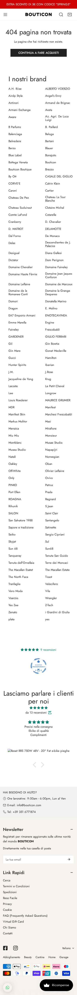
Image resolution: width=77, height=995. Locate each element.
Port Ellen (14, 492)
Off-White (14, 471)
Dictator (13, 260)
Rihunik (13, 506)
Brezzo (49, 169)
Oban (48, 464)
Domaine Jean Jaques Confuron (58, 275)
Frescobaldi (52, 329)
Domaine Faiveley (56, 267)
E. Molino (51, 308)
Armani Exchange (19, 110)
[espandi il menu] (5, 14)
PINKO (12, 485)
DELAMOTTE (53, 229)
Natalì (12, 457)
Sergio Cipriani (55, 534)
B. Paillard (51, 127)
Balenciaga (15, 134)
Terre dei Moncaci (56, 563)
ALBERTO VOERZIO (57, 88)
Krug (48, 379)
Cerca (6, 880)
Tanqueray (14, 555)
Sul (47, 541)
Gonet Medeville (55, 351)
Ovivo (49, 478)
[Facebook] (5, 948)
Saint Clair (51, 513)
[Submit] (69, 859)
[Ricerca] (61, 14)
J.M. (11, 372)
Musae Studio (53, 442)
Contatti (8, 933)
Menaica (13, 428)
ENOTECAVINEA (56, 315)
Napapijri (51, 449)
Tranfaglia (14, 584)
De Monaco (52, 236)
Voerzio (13, 598)
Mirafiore (50, 428)
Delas (11, 243)
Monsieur (51, 435)
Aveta (48, 110)
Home (51, 957)
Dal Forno (14, 236)
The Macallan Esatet (20, 570)
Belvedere (14, 141)
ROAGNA (14, 499)
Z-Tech (49, 605)
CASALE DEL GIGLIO (59, 176)
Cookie (7, 910)
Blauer (49, 148)
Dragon (13, 308)
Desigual (13, 253)
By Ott (12, 176)
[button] (69, 14)
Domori (13, 301)
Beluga (49, 134)
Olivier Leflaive (54, 471)
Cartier (49, 190)
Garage (63, 957)
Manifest (50, 407)
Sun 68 (13, 548)
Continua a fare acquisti (38, 53)
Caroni (12, 190)
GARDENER (15, 336)
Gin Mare (14, 351)
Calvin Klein (52, 183)
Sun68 (49, 548)
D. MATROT (15, 229)
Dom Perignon (54, 260)
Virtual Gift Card (13, 921)
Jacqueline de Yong (20, 379)
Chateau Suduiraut (20, 207)
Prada (48, 492)
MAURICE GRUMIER (57, 400)
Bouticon (50, 162)
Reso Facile (10, 898)
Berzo (12, 148)
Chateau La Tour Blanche (55, 198)
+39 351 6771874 (24, 812)
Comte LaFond (17, 215)
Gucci (12, 358)
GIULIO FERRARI (55, 336)
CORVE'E (14, 183)
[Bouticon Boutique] (38, 14)
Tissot (48, 577)
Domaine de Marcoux (58, 284)
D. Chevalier (53, 222)
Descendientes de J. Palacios (58, 244)
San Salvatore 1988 (20, 520)
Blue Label (15, 155)
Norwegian (52, 457)
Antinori (13, 103)
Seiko (11, 534)
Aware (12, 117)
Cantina (40, 957)
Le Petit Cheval (54, 386)
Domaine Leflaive (19, 284)
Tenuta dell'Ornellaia (21, 563)
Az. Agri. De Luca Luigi (57, 118)
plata (11, 619)
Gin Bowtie (52, 343)
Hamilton (50, 358)
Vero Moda (15, 591)
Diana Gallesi (53, 253)
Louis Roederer (18, 400)
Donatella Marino (55, 301)
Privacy (7, 904)
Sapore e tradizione (21, 527)
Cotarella (50, 215)
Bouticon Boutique (20, 169)
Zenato (12, 612)
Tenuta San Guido (56, 555)
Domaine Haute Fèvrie (22, 274)
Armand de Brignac (57, 103)
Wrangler (51, 598)
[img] (38, 707)
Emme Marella (17, 322)
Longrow (50, 393)
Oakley (12, 464)
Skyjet (12, 541)
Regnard (50, 499)
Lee (10, 393)
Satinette (50, 527)
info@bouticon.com (29, 805)
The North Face (18, 577)
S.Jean (49, 506)
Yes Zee (13, 605)
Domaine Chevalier (20, 267)
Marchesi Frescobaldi (58, 414)
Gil (10, 343)
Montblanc (15, 442)
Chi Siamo (9, 927)
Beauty (28, 957)
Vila (47, 591)
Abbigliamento (11, 957)
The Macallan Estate (57, 570)
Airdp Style (15, 96)
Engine (49, 322)
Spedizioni (10, 892)
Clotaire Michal (54, 207)
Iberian (49, 365)
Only (11, 478)
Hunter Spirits (17, 365)
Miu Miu (13, 435)
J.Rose (49, 372)
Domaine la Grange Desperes (57, 292)
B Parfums (14, 127)
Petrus (49, 485)
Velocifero (51, 584)
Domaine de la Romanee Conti (18, 292)
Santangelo (52, 520)
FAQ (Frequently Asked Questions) (25, 916)
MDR (11, 407)
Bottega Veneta (18, 162)
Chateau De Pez (18, 197)
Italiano (66, 948)
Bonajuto (50, 155)
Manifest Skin (16, 414)
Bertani (49, 141)
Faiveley (13, 329)
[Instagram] (15, 948)
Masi (48, 421)
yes (47, 619)
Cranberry (14, 222)
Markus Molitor (17, 421)
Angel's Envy (53, 96)
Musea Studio (17, 449)
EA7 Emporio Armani (21, 315)
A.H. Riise (15, 88)
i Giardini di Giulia (57, 612)
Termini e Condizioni (16, 886)
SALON (13, 513)
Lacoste (13, 386)
